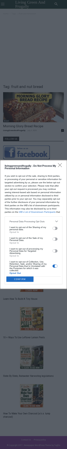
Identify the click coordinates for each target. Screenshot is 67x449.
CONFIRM (20, 279)
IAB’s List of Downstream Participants (37, 212)
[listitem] (33, 221)
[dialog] (33, 224)
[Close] (61, 166)
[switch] (55, 228)
